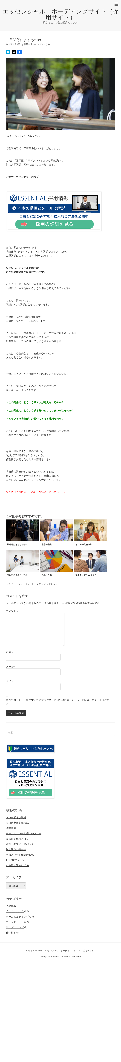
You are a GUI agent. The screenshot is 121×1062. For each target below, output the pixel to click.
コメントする (43, 44)
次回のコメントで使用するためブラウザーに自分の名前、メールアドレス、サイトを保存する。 (57, 702)
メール (11, 666)
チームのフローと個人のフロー (23, 833)
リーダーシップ (15, 927)
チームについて (15, 911)
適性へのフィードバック (20, 844)
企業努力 (11, 828)
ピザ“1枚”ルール (15, 860)
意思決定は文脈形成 (17, 822)
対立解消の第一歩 (16, 849)
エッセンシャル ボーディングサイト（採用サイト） (61, 14)
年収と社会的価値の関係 (20, 854)
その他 (10, 906)
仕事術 (10, 932)
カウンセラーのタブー (28, 176)
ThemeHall (75, 956)
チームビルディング (17, 916)
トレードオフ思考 (16, 817)
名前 (9, 652)
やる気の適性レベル (17, 865)
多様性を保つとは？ (17, 838)
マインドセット (26, 584)
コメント (12, 611)
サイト (10, 681)
